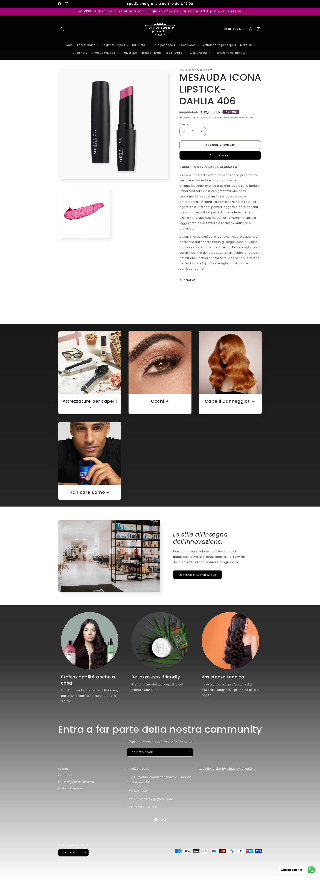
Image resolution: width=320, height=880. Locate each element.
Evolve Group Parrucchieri (83, 865)
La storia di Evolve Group (197, 575)
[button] (62, 29)
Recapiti (257, 869)
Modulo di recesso (70, 788)
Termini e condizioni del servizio (207, 865)
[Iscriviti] (189, 752)
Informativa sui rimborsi (138, 865)
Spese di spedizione (213, 117)
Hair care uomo (87, 492)
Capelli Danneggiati (228, 401)
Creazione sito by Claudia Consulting (227, 769)
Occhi (157, 401)
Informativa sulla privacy (170, 865)
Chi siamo (65, 775)
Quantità (184, 124)
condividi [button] (190, 280)
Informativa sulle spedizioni (245, 865)
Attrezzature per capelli (90, 401)
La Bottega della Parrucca (76, 782)
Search (63, 769)
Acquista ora (220, 155)
